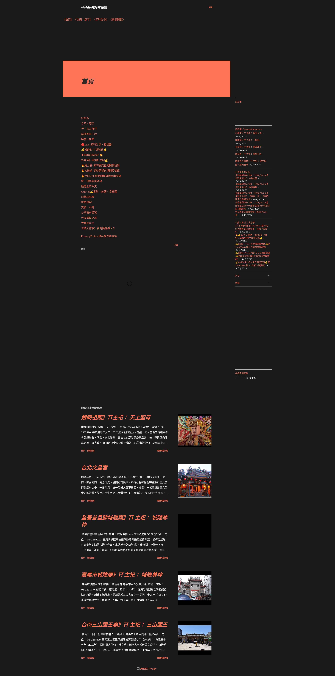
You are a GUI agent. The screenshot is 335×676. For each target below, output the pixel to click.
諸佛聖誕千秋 (89, 134)
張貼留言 (91, 450)
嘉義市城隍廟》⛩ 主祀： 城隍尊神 (121, 574)
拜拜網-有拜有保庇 (94, 7)
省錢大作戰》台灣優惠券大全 (98, 228)
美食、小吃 (87, 207)
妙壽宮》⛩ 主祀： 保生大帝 (248, 133)
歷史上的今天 (89, 186)
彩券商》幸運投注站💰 (94, 160)
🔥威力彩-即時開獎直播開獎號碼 (100, 165)
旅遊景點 (86, 202)
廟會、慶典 (87, 139)
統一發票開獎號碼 (91, 181)
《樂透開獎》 (117, 19)
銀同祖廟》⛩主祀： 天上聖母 (115, 417)
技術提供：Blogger (148, 668)
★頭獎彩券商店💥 (92, 155)
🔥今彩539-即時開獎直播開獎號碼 (101, 176)
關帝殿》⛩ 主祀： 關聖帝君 (248, 154)
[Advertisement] (141, 42)
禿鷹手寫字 (87, 223)
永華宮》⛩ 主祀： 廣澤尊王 (248, 147)
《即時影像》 (101, 19)
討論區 (85, 118)
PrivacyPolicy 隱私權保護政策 (99, 236)
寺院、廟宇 (87, 123)
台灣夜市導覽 (89, 212)
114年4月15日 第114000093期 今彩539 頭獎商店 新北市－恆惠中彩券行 (251, 228)
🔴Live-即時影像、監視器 (96, 144)
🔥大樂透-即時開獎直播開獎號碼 (100, 170)
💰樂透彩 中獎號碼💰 (94, 149)
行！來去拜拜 (89, 128)
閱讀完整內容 (162, 450)
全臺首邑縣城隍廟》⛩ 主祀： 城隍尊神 (124, 521)
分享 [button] (176, 245)
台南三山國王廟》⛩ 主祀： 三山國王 (124, 624)
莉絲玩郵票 (87, 197)
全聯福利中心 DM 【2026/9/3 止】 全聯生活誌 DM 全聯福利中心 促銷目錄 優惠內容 (252, 205)
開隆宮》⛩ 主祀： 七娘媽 (247, 140)
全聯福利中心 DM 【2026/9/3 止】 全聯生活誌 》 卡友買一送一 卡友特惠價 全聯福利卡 (252, 196)
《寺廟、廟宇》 (83, 19)
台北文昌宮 (94, 467)
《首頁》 (68, 19)
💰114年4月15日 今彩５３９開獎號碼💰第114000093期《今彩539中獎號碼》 (252, 256)
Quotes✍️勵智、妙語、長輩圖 (99, 191)
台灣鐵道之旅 (89, 217)
